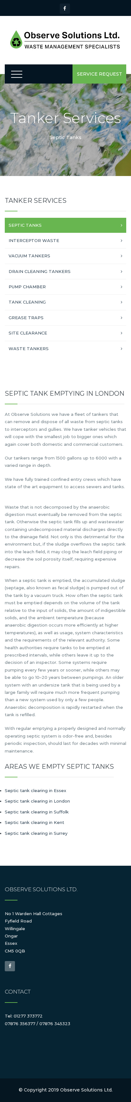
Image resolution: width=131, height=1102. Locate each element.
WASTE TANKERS (29, 348)
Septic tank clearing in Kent (34, 822)
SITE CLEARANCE (28, 332)
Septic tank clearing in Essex (35, 790)
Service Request (99, 74)
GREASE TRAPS (26, 317)
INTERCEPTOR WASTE (34, 240)
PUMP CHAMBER (27, 286)
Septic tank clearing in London (37, 801)
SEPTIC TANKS (25, 225)
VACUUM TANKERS (29, 255)
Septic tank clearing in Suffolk (37, 811)
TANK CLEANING (27, 302)
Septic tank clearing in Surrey (36, 833)
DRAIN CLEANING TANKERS (40, 271)
